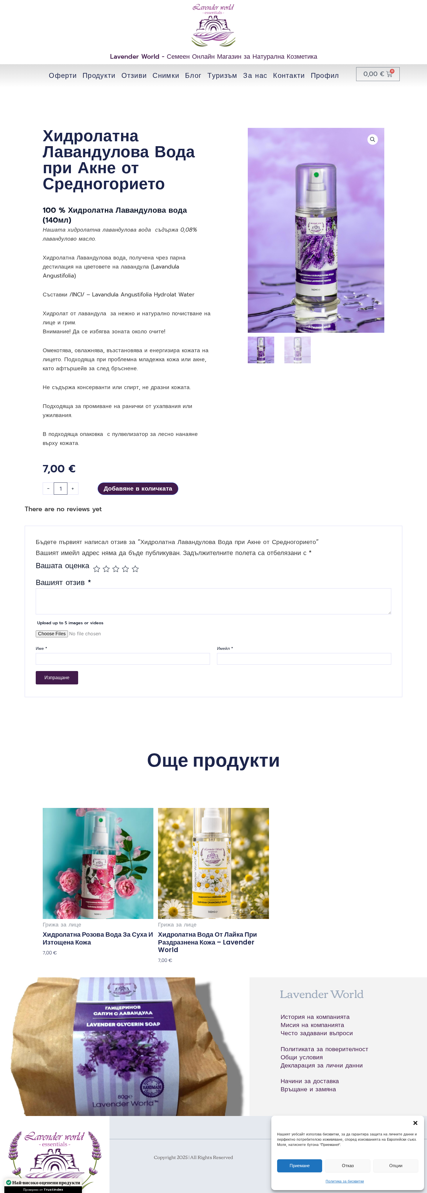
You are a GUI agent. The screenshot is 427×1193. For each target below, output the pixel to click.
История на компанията (315, 1017)
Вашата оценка (62, 567)
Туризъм (222, 75)
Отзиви (134, 75)
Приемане (300, 1165)
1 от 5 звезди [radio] (96, 569)
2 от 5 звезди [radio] (106, 569)
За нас (255, 75)
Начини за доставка (310, 1081)
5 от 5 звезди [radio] (135, 569)
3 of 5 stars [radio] (115, 569)
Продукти (98, 75)
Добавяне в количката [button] (68, 964)
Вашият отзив (63, 582)
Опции (395, 1165)
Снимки (165, 75)
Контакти (289, 75)
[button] (415, 1123)
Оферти (63, 75)
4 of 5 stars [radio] (125, 569)
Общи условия (302, 1057)
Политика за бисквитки (345, 1181)
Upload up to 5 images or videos (70, 623)
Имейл (225, 649)
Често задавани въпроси (317, 1033)
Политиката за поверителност (324, 1049)
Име (41, 649)
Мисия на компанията (312, 1025)
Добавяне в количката (138, 488)
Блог (193, 75)
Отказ (348, 1165)
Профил (325, 75)
